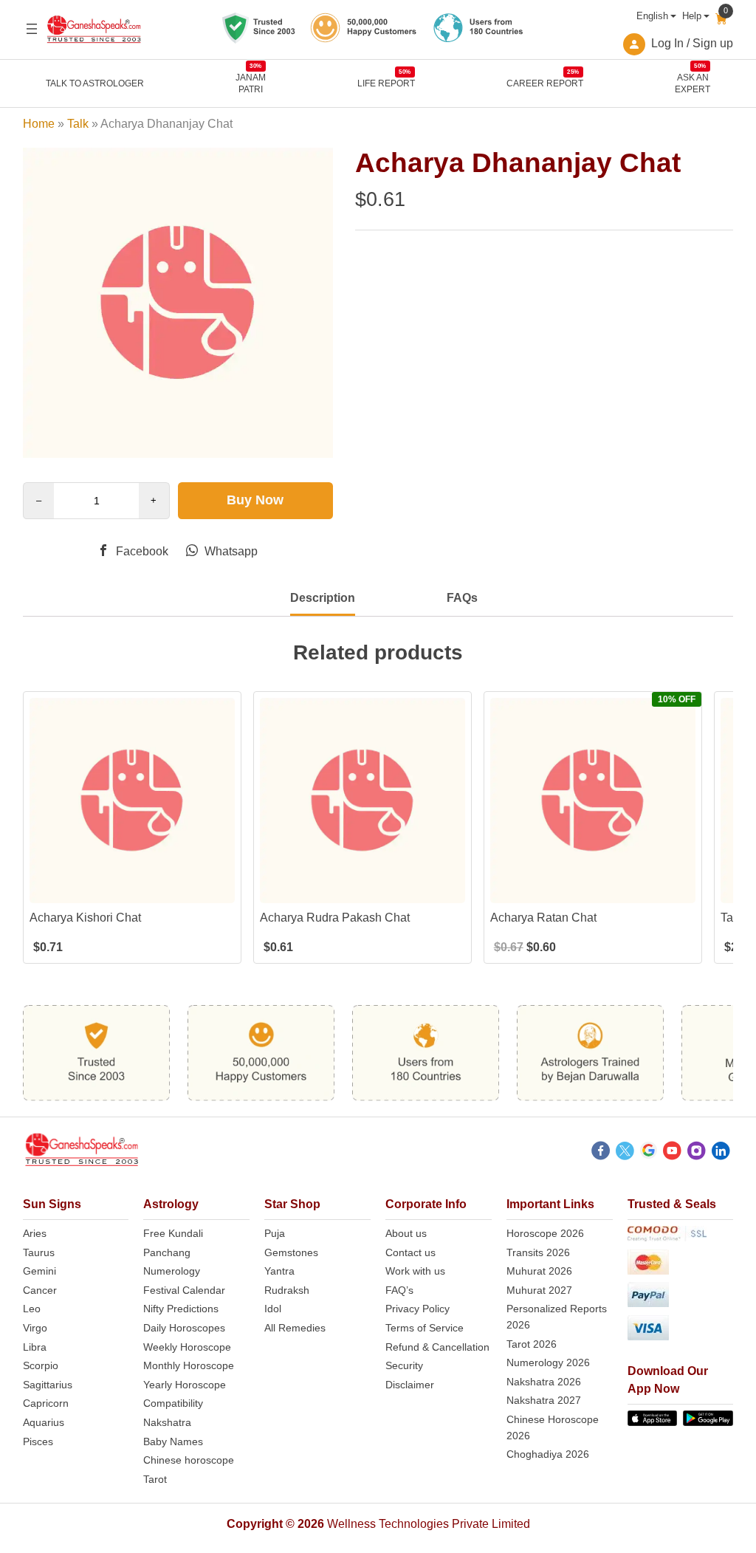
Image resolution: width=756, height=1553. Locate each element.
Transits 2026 (538, 1252)
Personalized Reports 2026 (556, 1317)
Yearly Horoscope (184, 1385)
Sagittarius (47, 1385)
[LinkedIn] (721, 1153)
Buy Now (255, 500)
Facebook (140, 551)
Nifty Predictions (181, 1308)
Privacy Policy (417, 1308)
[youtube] (672, 1153)
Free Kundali (173, 1233)
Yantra (279, 1271)
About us (406, 1233)
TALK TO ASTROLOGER (95, 83)
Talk (78, 123)
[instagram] (696, 1153)
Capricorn (46, 1403)
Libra (35, 1347)
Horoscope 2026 (545, 1233)
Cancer (40, 1290)
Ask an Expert (692, 83)
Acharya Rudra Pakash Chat (335, 917)
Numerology (171, 1271)
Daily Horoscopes (184, 1328)
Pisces (38, 1441)
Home (39, 123)
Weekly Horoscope (187, 1347)
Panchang (166, 1252)
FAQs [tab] (462, 598)
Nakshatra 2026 (543, 1382)
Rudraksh (286, 1290)
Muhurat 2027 (539, 1290)
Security (404, 1365)
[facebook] (600, 1153)
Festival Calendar (184, 1290)
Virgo (35, 1328)
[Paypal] (681, 1297)
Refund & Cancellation (437, 1347)
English (652, 15)
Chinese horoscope (188, 1460)
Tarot (155, 1479)
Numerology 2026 (548, 1362)
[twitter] (625, 1153)
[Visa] (681, 1330)
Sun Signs (52, 1204)
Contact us (410, 1252)
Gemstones (291, 1252)
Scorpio (40, 1365)
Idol (272, 1308)
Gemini (39, 1271)
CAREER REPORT (544, 83)
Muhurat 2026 (539, 1271)
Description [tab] (322, 598)
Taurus (39, 1252)
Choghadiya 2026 (547, 1454)
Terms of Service (424, 1328)
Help (691, 15)
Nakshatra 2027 (543, 1400)
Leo (32, 1308)
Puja (274, 1233)
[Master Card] (681, 1264)
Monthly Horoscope (188, 1365)
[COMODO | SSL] (681, 1236)
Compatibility (173, 1403)
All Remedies (295, 1328)
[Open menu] (32, 29)
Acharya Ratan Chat (543, 917)
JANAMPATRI (251, 83)
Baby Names (173, 1441)
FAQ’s (399, 1290)
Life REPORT (386, 83)
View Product (132, 890)
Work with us (415, 1271)
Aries (35, 1233)
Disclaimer (409, 1385)
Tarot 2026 (531, 1344)
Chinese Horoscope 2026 (552, 1427)
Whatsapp (230, 551)
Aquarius (43, 1422)
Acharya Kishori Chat (85, 917)
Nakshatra (167, 1422)
